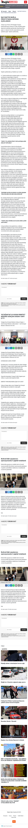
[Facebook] (6, 54)
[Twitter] (9, 54)
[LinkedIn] (11, 54)
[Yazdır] (19, 54)
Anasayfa (5, 815)
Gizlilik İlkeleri (20, 815)
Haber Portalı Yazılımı (7, 826)
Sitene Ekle (13, 817)
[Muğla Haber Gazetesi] (9, 2)
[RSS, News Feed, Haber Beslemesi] (14, 821)
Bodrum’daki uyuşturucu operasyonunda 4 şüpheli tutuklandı (16, 6)
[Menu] (25, 2)
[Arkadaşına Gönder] (16, 54)
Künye (10, 815)
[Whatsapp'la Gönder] (13, 54)
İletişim (14, 815)
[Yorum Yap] (21, 54)
